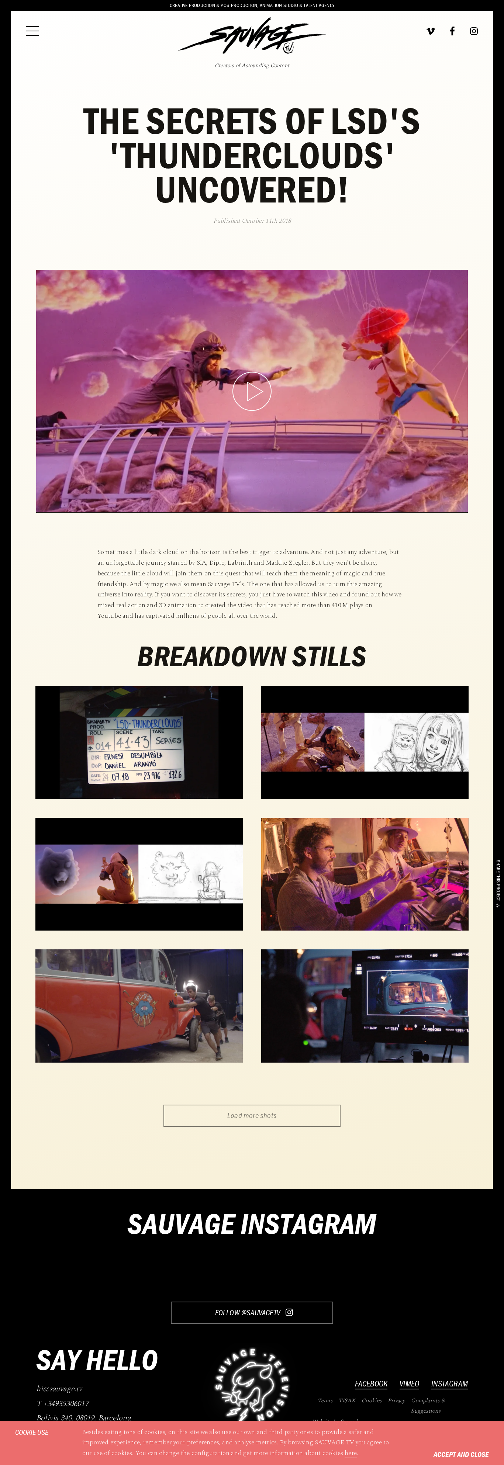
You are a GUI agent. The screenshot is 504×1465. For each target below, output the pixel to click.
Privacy (396, 1400)
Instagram (449, 1384)
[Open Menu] (32, 31)
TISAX (346, 1400)
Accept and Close (461, 1454)
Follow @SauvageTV (248, 1312)
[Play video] (252, 391)
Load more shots (252, 1115)
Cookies (372, 1400)
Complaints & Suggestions (428, 1406)
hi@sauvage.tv (59, 1389)
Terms (325, 1400)
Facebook (371, 1384)
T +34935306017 (62, 1404)
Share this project (498, 880)
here (351, 1453)
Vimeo (409, 1384)
